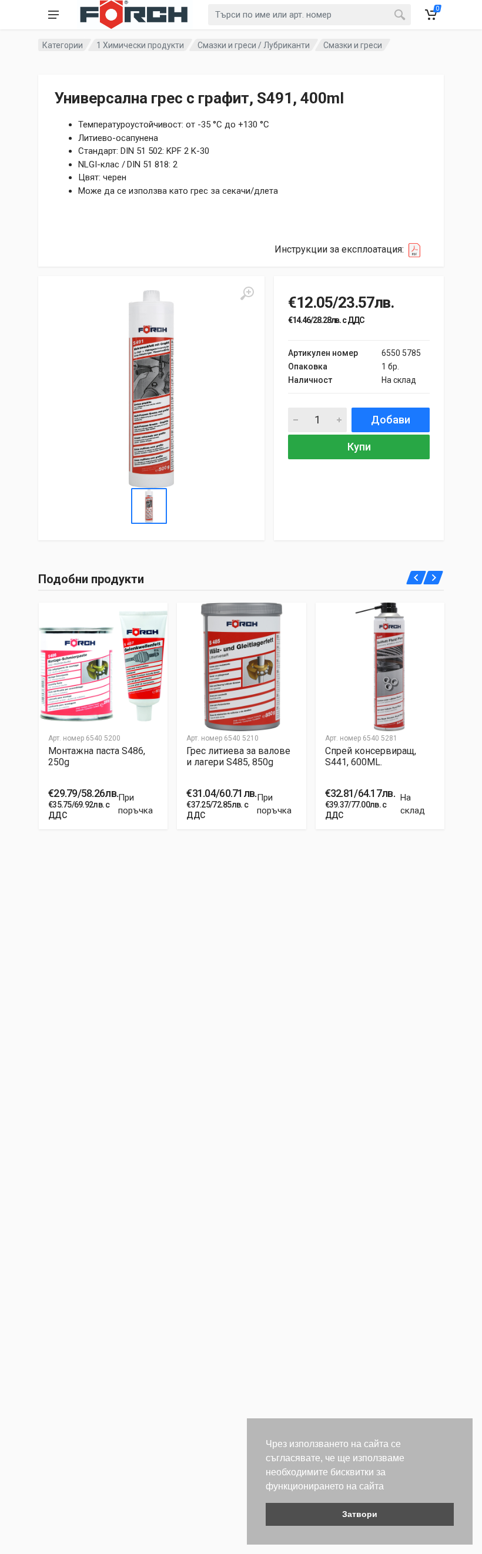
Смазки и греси (352, 45)
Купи (359, 446)
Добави (390, 419)
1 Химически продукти (140, 45)
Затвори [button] (359, 1514)
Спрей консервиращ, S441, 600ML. (370, 756)
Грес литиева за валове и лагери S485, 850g (238, 756)
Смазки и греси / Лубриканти (254, 45)
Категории (62, 45)
